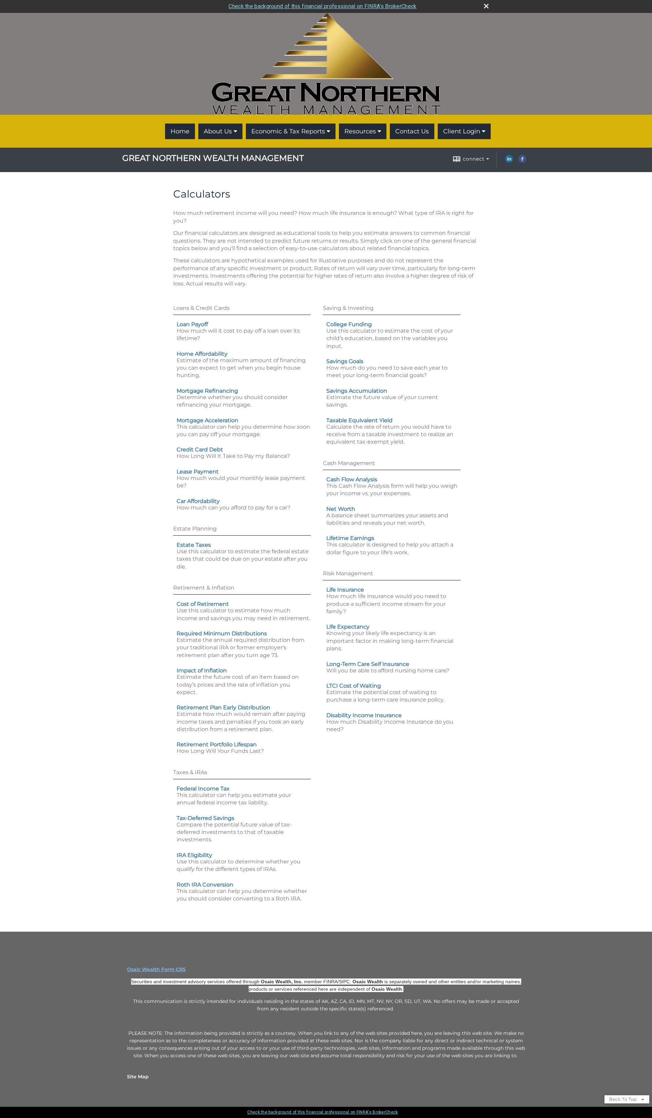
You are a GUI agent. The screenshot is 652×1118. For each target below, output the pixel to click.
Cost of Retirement (203, 604)
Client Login (461, 131)
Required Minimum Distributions (222, 633)
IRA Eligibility (194, 855)
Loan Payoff (192, 324)
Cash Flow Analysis (351, 479)
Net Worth (340, 509)
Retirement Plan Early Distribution (223, 707)
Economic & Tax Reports (288, 131)
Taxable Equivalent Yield (359, 420)
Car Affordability (198, 501)
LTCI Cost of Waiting (353, 686)
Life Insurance (345, 589)
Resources (360, 131)
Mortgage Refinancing (207, 391)
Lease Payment (198, 471)
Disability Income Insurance (364, 715)
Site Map (138, 1077)
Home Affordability (202, 354)
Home (179, 131)
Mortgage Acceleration (207, 420)
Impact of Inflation (202, 670)
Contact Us (412, 131)
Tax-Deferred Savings (205, 818)
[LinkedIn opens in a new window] (509, 161)
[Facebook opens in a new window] (522, 161)
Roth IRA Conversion (205, 884)
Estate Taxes (194, 545)
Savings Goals (344, 361)
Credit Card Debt (200, 449)
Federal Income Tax (203, 788)
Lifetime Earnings (350, 538)
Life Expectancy (347, 626)
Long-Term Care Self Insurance (367, 664)
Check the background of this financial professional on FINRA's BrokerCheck (322, 6)
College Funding (349, 324)
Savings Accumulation (356, 391)
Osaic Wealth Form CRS (156, 969)
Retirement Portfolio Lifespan (217, 744)
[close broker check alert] (486, 6)
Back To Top (623, 1099)
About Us (218, 131)
